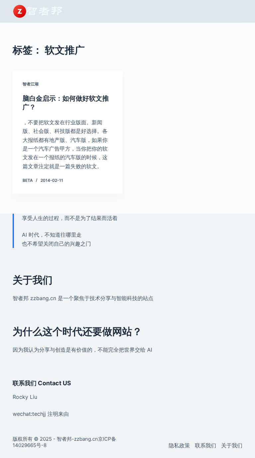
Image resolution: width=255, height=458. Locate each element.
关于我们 (231, 445)
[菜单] (239, 11)
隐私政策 (179, 445)
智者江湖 (31, 83)
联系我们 (205, 445)
